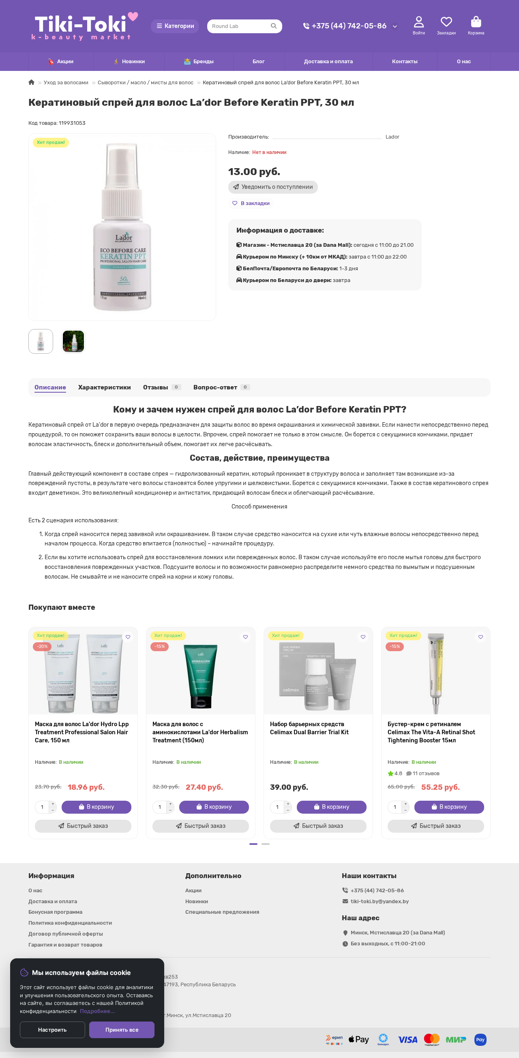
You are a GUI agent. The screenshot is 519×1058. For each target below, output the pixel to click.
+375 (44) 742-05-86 (349, 26)
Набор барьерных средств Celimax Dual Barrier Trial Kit (309, 728)
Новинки (133, 61)
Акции (65, 61)
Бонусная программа (55, 912)
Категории (179, 26)
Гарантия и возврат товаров (65, 945)
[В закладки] (127, 637)
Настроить (52, 1029)
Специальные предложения (222, 912)
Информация (51, 876)
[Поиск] (274, 26)
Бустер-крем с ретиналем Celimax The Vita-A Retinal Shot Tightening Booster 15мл (431, 732)
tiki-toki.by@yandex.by (380, 901)
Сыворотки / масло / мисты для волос (145, 82)
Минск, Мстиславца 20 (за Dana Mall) (398, 933)
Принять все (122, 1029)
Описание (50, 387)
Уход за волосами (66, 82)
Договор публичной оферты (65, 934)
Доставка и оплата (328, 61)
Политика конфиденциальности (70, 923)
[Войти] (419, 22)
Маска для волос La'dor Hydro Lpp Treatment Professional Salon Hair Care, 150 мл (82, 732)
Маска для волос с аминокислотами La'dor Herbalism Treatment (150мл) (200, 732)
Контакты (405, 61)
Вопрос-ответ (220, 387)
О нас (464, 61)
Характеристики (104, 387)
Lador (392, 137)
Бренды (203, 61)
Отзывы (160, 387)
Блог (259, 61)
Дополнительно (213, 876)
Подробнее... (97, 1011)
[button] (29, 732)
